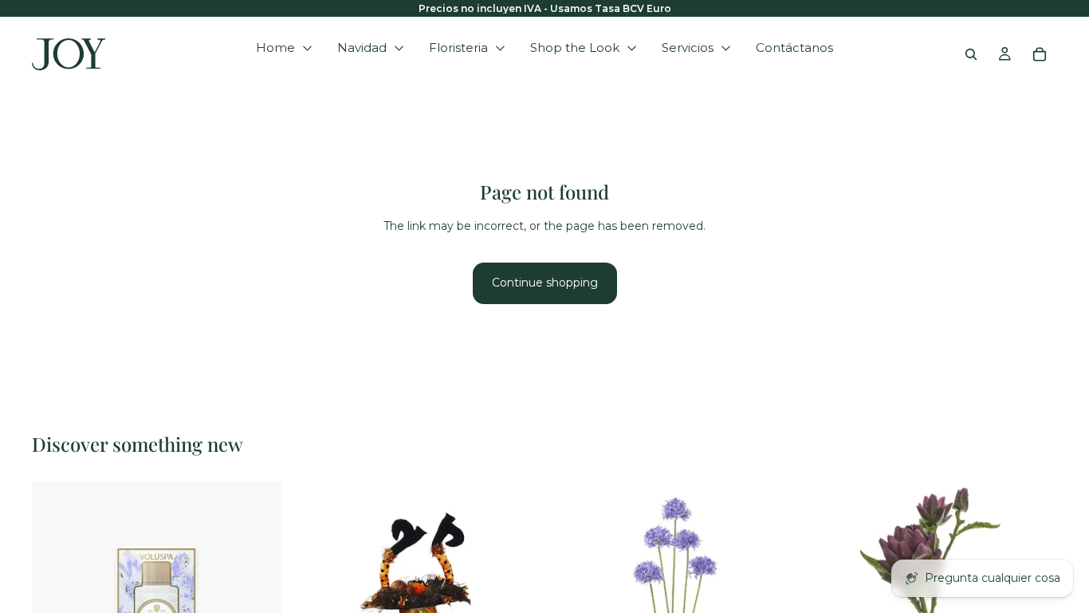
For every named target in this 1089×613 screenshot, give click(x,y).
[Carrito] (1039, 54)
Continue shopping (545, 282)
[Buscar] (971, 54)
